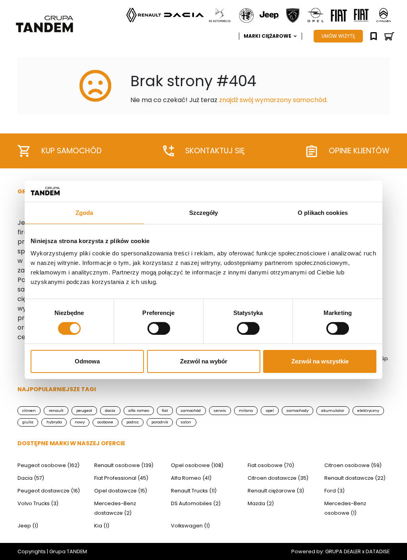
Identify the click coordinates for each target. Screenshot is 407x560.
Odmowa (87, 361)
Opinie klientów (359, 150)
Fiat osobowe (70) (271, 465)
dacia (110, 410)
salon (186, 422)
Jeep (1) (27, 525)
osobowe (105, 422)
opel (270, 410)
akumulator (332, 410)
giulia (27, 422)
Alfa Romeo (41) (191, 478)
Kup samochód (71, 150)
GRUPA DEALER (343, 551)
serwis (220, 410)
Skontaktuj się (215, 150)
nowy (80, 422)
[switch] (158, 328)
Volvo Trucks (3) (37, 503)
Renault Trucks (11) (194, 490)
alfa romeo (138, 410)
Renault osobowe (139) (123, 465)
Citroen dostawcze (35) (278, 478)
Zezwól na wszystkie (320, 361)
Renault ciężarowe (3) (276, 490)
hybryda (54, 422)
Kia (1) (101, 525)
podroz (132, 422)
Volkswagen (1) (190, 525)
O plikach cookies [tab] (323, 212)
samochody (297, 410)
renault (56, 410)
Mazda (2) (261, 503)
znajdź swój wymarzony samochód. (273, 99)
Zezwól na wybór (203, 361)
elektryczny (368, 410)
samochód (191, 410)
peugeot (84, 410)
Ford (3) (334, 490)
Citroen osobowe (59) (353, 465)
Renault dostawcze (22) (355, 478)
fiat (165, 410)
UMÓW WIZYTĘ (338, 36)
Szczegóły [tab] (203, 212)
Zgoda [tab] (84, 212)
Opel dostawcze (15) (120, 490)
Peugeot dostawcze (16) (48, 490)
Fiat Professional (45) (121, 478)
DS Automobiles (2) (196, 503)
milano (246, 410)
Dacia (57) (30, 478)
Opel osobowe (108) (197, 465)
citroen (29, 410)
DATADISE (378, 551)
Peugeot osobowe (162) (48, 465)
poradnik (159, 422)
